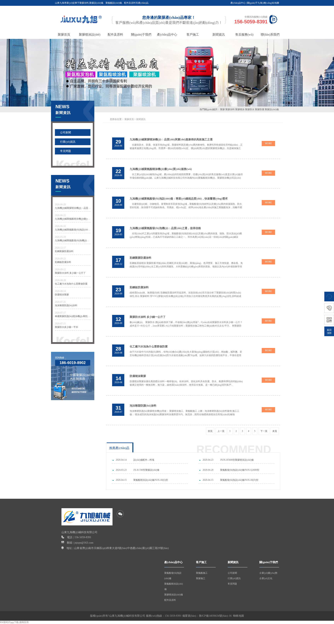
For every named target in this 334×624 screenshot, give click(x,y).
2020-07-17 (60, 312)
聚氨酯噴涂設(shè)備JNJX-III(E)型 (150, 480)
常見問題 (65, 151)
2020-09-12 (60, 269)
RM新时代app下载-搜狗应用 (14, 622)
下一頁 (263, 431)
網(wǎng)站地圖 (271, 3)
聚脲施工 (200, 578)
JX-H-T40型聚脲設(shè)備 (146, 470)
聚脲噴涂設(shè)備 (173, 594)
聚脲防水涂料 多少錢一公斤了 (70, 273)
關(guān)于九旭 (254, 3)
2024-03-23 (121, 470)
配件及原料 (170, 600)
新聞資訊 (141, 119)
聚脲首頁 (129, 119)
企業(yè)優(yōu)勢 (268, 573)
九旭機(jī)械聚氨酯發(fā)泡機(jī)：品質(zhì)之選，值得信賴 (73, 240)
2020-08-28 (60, 280)
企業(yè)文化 (265, 578)
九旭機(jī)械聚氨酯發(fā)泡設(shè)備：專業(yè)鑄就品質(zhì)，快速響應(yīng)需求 (73, 229)
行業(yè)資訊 (67, 141)
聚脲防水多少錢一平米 (66, 327)
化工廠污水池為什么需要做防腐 (71, 283)
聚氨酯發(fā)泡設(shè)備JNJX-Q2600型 (239, 470)
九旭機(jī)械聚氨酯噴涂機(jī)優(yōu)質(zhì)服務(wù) (73, 218)
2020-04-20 (208, 470)
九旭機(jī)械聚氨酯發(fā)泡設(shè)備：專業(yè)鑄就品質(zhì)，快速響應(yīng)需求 (179, 198)
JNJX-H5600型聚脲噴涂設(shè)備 (237, 460)
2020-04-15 (121, 480)
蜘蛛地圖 (238, 615)
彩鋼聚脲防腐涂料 (64, 251)
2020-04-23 (208, 460)
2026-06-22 (60, 215)
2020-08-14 (60, 291)
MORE (268, 143)
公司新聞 (65, 132)
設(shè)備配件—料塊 (143, 460)
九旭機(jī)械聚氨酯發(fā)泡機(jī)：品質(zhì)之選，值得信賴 (165, 228)
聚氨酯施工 (202, 573)
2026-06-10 (60, 226)
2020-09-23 (60, 258)
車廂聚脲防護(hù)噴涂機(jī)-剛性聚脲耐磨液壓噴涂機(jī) (73, 316)
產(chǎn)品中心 (237, 3)
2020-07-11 (60, 323)
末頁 (274, 431)
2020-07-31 (60, 302)
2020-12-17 (60, 247)
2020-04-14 (121, 460)
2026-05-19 (60, 237)
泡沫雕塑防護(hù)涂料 (66, 305)
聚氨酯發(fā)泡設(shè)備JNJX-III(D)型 (239, 480)
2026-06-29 (60, 204)
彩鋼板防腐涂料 (63, 262)
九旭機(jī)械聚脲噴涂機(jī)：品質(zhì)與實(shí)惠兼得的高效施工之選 (73, 208)
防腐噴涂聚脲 (62, 294)
